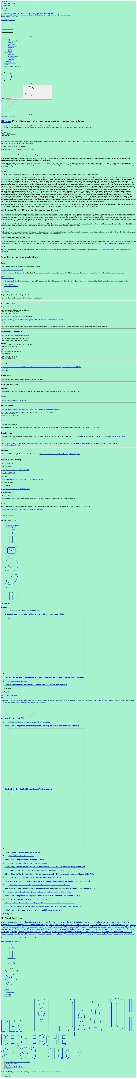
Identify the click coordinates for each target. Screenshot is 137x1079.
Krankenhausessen (76, 929)
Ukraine (10, 42)
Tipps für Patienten (10, 63)
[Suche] (37, 92)
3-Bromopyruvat (15, 922)
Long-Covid (112, 929)
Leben (10, 49)
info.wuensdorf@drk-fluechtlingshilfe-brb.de (112, 436)
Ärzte (111, 934)
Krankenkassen (91, 929)
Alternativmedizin (13, 41)
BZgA (45, 924)
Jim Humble (25, 929)
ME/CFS (5, 931)
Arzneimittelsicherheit (95, 922)
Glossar (6, 64)
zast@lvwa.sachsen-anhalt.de (9, 415)
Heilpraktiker (59, 927)
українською (11, 146)
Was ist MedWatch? (10, 992)
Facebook (115, 924)
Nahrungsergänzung (92, 931)
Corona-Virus (82, 924)
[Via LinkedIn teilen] (18, 600)
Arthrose (69, 922)
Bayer (109, 922)
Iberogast (84, 927)
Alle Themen (130, 934)
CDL (51, 924)
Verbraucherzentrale (73, 934)
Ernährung (11, 47)
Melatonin (46, 931)
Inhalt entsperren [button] (6, 276)
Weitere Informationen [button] (7, 278)
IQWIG (4, 929)
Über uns (11, 54)
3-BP (4, 922)
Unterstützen (8, 61)
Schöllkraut (51, 934)
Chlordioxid (61, 924)
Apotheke (59, 922)
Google (48, 927)
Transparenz (11, 58)
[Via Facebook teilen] (18, 542)
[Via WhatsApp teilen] (18, 571)
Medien (13, 931)
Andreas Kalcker (47, 922)
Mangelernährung (126, 929)
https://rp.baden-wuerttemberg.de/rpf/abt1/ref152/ (15, 489)
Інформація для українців (12, 66)
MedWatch (7, 52)
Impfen (93, 927)
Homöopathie (72, 927)
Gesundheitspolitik (18, 927)
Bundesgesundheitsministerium (28, 924)
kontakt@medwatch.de (109, 249)
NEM (129, 931)
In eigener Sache (13, 56)
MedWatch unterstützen (8, 3)
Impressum (7, 1076)
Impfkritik (102, 927)
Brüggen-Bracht (8, 924)
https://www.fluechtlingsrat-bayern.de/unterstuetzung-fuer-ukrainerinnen (22, 509)
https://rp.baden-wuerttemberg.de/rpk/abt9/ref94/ (15, 470)
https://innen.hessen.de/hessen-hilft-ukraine (13, 400)
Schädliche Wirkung (36, 934)
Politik (10, 51)
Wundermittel (101, 934)
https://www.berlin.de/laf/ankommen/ (12, 270)
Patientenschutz (8, 934)
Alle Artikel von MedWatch (9, 695)
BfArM (117, 922)
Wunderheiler (89, 934)
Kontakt (6, 989)
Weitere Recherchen (13, 718)
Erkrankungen (12, 46)
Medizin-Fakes (24, 931)
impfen (68, 182)
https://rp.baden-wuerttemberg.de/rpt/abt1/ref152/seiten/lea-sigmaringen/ (22, 479)
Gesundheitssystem (68, 216)
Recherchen (7, 39)
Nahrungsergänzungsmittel (114, 931)
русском (23, 149)
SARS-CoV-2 (21, 934)
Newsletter (11, 59)
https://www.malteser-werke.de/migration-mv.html (15, 335)
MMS (80, 931)
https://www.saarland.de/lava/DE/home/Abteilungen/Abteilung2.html (60, 454)
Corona (68, 189)
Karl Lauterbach (39, 929)
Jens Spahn (14, 929)
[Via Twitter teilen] (18, 586)
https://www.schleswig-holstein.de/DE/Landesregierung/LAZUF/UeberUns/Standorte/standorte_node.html (32, 320)
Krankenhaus (62, 929)
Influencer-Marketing (125, 927)
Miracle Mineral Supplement (64, 931)
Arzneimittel (11, 44)
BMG (125, 922)
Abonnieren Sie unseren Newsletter (11, 941)
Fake (122, 924)
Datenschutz (8, 1075)
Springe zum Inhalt (6, 1)
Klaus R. (51, 929)
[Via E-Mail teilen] (18, 557)
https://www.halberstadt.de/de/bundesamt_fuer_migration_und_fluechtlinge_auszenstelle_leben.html (30, 409)
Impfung (68, 198)
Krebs (102, 929)
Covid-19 (95, 924)
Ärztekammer (120, 934)
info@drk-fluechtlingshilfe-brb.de (41, 443)
